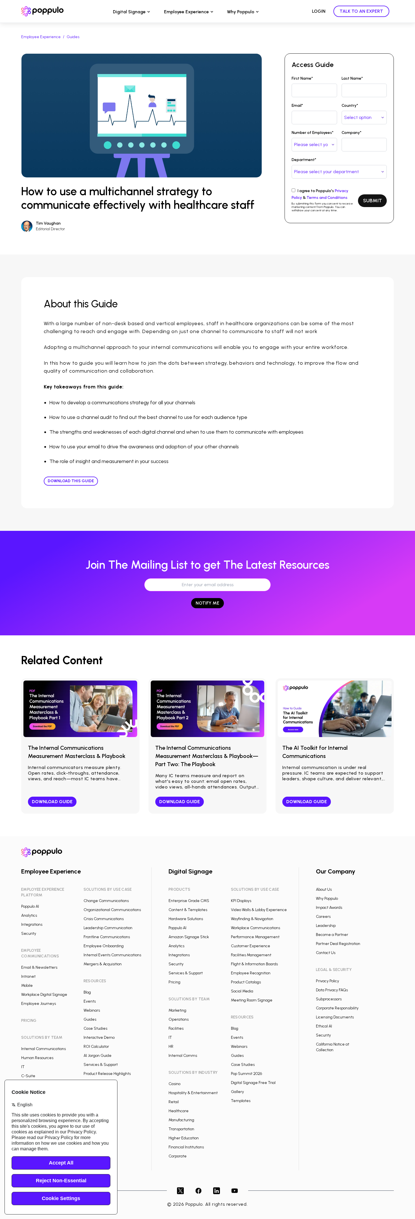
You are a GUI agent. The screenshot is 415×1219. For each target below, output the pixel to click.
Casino (174, 1083)
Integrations (31, 924)
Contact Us (325, 952)
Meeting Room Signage (251, 1000)
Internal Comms (183, 1055)
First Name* (302, 78)
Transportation (181, 1129)
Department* (304, 159)
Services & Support (101, 1064)
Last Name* (352, 78)
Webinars (92, 1010)
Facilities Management (251, 955)
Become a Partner (332, 934)
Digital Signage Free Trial (253, 1082)
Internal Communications (43, 1048)
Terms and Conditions (327, 197)
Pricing (174, 982)
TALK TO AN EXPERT (361, 11)
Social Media (242, 991)
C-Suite (28, 1076)
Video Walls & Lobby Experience (259, 909)
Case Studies (95, 1028)
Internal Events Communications (112, 955)
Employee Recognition (250, 973)
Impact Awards (329, 907)
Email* (297, 105)
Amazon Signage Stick (189, 937)
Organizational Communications (112, 909)
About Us (324, 889)
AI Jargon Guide (98, 1055)
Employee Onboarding (104, 946)
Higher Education (184, 1138)
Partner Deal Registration (338, 943)
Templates (240, 1100)
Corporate (178, 1156)
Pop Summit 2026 (246, 1073)
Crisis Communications (104, 918)
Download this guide (71, 481)
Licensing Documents (335, 1017)
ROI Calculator (96, 1046)
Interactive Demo (99, 1037)
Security (28, 933)
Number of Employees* (312, 132)
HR (171, 1046)
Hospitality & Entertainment (193, 1092)
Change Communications (106, 900)
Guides (73, 36)
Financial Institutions (186, 1147)
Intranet (28, 976)
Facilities (176, 1028)
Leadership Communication (108, 927)
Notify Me (207, 603)
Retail (174, 1102)
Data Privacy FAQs (332, 990)
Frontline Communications (107, 937)
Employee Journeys (38, 1003)
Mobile (27, 985)
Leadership (326, 925)
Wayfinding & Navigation (252, 918)
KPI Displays (241, 900)
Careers (323, 916)
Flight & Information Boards (254, 964)
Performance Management (255, 937)
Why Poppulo (240, 11)
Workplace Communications (255, 927)
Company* (351, 132)
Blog (87, 992)
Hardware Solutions (186, 918)
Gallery (237, 1091)
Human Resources (37, 1057)
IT (23, 1066)
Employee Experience (186, 11)
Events (90, 1001)
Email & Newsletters (39, 967)
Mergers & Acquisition (103, 964)
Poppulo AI (30, 906)
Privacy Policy (327, 981)
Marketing (177, 1010)
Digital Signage (129, 11)
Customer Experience (250, 946)
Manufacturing (181, 1120)
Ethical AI (324, 1026)
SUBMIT (372, 200)
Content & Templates (188, 909)
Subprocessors (329, 999)
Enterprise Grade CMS (189, 900)
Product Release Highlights (107, 1073)
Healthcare (179, 1111)
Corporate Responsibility (337, 1008)
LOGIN (319, 11)
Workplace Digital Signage (44, 994)
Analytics (29, 915)
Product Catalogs (246, 982)
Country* (350, 105)
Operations (179, 1019)
